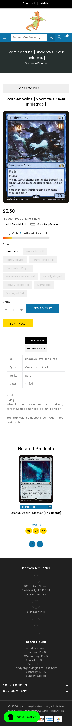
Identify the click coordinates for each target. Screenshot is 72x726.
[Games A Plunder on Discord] (36, 631)
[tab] (36, 340)
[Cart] (66, 37)
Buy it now (17, 324)
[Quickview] (28, 531)
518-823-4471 (36, 612)
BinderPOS (56, 711)
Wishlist (45, 3)
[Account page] (59, 37)
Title (6, 244)
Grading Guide (47, 224)
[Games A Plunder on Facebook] (36, 622)
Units (6, 302)
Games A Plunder (36, 63)
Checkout (29, 3)
